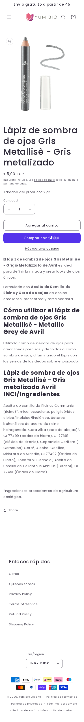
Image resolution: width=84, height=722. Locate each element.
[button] (9, 17)
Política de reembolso (61, 697)
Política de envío (24, 710)
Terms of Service (23, 604)
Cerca (14, 574)
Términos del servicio (62, 703)
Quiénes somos (22, 584)
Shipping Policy (21, 624)
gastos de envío (44, 180)
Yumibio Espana (30, 697)
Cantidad (10, 200)
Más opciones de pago (42, 248)
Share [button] (13, 510)
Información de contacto (58, 710)
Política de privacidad (27, 703)
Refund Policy (20, 614)
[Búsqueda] (63, 17)
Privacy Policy (20, 594)
